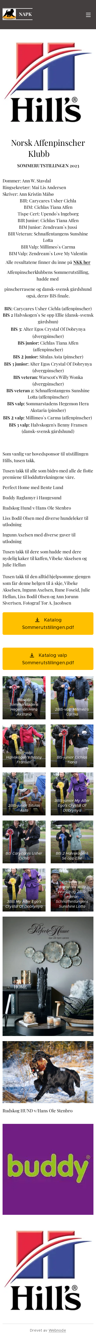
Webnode (57, 1330)
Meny (88, 14)
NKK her (81, 262)
